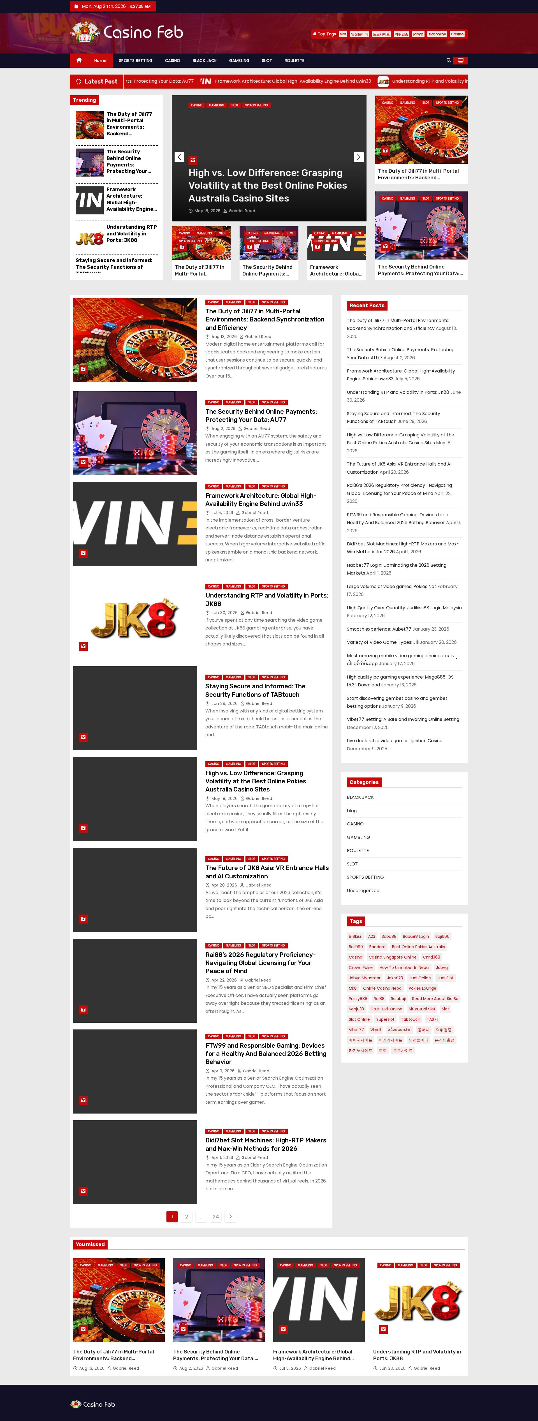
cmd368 (431, 957)
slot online (437, 34)
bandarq (377, 947)
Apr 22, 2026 (225, 980)
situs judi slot (422, 1009)
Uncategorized (363, 890)
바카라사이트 (390, 1040)
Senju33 (356, 1009)
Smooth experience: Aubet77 (379, 629)
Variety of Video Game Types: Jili (383, 642)
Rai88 (379, 998)
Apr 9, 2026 (224, 1071)
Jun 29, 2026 (225, 703)
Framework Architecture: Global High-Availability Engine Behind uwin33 (129, 202)
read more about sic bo (435, 998)
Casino (457, 34)
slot (343, 34)
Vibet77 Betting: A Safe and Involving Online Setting (403, 719)
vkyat (375, 1030)
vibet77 (356, 1030)
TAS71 (432, 1019)
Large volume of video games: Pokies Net (391, 586)
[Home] (79, 61)
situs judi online (386, 1009)
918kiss (355, 936)
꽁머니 (424, 1030)
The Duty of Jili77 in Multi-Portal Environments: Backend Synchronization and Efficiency (129, 130)
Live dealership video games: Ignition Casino (394, 740)
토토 (383, 1050)
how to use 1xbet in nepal (405, 967)
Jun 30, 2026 (225, 612)
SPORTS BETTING (136, 60)
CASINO (172, 60)
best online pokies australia (418, 947)
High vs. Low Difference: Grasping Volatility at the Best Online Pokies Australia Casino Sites (258, 185)
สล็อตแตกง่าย (399, 1030)
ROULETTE (295, 60)
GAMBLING (239, 60)
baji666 (442, 936)
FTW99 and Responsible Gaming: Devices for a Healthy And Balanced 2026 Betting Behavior (265, 1054)
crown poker (361, 967)
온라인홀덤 (444, 1040)
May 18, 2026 (198, 211)
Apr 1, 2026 (223, 1157)
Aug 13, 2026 (225, 336)
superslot (385, 1019)
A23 (371, 936)
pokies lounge (422, 988)
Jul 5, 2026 (223, 512)
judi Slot (445, 978)
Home (100, 60)
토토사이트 (381, 34)
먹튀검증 (401, 34)
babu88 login (416, 936)
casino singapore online (393, 957)
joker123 (395, 978)
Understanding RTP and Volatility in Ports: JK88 (131, 233)
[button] (449, 60)
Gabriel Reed (231, 211)
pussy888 (358, 998)
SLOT (267, 60)
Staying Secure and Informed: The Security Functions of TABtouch (114, 267)
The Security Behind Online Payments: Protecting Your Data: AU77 (126, 165)
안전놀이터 (359, 34)
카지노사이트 (360, 1050)
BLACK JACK (205, 60)
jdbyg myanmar (365, 978)
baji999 (356, 947)
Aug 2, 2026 (224, 428)
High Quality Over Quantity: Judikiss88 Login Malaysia (404, 608)
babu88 (389, 936)
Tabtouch (410, 1019)
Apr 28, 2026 (225, 885)
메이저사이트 (360, 1040)
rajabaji (398, 998)
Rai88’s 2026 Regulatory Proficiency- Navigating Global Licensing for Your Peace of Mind (260, 963)
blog (352, 810)
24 (216, 1216)
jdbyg (418, 34)
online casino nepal (382, 988)
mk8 (353, 988)
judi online (420, 978)
